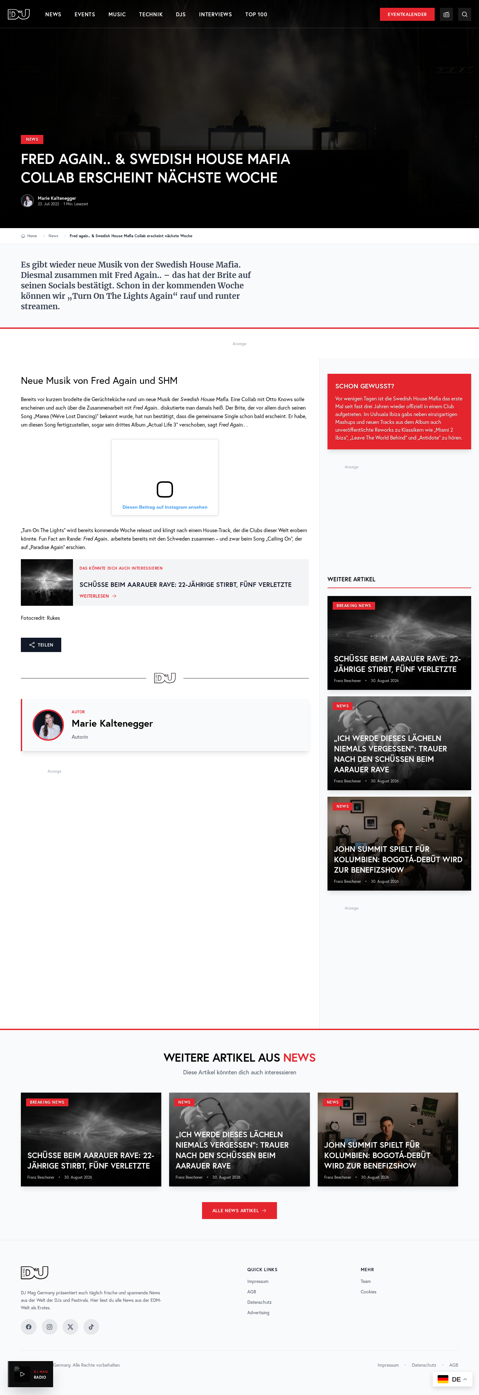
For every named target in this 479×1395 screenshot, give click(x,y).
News (53, 14)
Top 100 (256, 14)
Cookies (368, 1292)
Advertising (258, 1312)
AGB (251, 1292)
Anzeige (239, 343)
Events (85, 14)
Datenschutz (259, 1302)
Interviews (215, 14)
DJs (181, 14)
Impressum (258, 1281)
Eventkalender (407, 14)
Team (366, 1281)
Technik (151, 14)
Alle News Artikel (235, 1210)
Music (117, 14)
